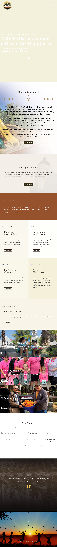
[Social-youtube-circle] (27, 529)
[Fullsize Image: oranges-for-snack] (46, 446)
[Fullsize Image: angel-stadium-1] (10, 440)
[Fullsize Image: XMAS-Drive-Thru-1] (33, 433)
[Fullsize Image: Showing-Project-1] (50, 440)
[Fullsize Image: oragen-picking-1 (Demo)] (9, 446)
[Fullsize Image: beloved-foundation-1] (32, 440)
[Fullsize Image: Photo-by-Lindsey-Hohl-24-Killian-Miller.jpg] (10, 434)
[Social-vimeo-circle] (34, 529)
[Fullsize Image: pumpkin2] (27, 446)
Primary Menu (53, 5)
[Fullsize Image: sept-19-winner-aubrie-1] (51, 434)
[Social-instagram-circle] (30, 529)
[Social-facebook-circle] (23, 529)
